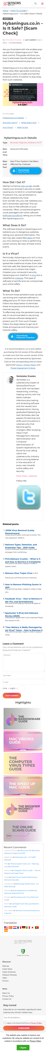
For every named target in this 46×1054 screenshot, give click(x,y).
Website (33, 476)
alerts (30, 238)
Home (5, 10)
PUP (39, 142)
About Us (6, 993)
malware (19, 278)
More (4, 989)
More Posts (21, 476)
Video (4, 977)
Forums (5, 980)
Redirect (32, 142)
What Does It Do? (29, 123)
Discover (6, 962)
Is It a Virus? (8, 127)
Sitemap (5, 966)
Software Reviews (9, 974)
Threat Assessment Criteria (22, 368)
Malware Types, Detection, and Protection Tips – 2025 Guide (21, 545)
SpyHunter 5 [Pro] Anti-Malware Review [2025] (21, 614)
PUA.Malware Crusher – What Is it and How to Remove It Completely (23, 560)
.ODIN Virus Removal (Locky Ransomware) (19, 531)
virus (33, 275)
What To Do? (22, 127)
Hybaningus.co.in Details (13, 118)
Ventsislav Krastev (13, 40)
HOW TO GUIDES (18, 10)
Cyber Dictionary (9, 971)
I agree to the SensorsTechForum (24, 1023)
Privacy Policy (29, 365)
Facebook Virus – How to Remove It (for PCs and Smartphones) (23, 600)
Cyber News (7, 969)
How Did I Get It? (10, 123)
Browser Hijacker (18, 142)
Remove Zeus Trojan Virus (18, 573)
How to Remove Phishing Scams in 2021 (23, 585)
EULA (20, 365)
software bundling (12, 215)
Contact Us (6, 999)
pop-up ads (26, 186)
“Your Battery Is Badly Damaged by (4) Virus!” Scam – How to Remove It (24, 628)
